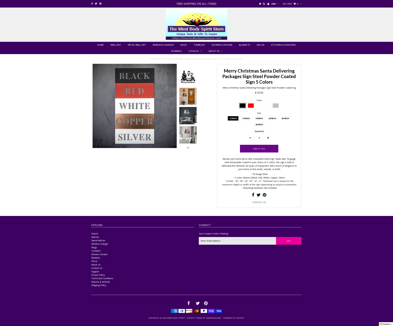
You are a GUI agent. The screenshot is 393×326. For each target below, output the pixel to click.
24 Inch (272, 118)
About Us (214, 51)
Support (95, 271)
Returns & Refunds (100, 281)
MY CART (290, 3)
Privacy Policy (98, 274)
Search (94, 233)
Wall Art (116, 44)
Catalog (194, 51)
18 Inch (259, 118)
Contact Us (96, 268)
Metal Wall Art (137, 44)
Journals (176, 51)
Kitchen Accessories (283, 44)
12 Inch (233, 118)
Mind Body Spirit (176, 318)
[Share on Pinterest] (264, 195)
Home (100, 44)
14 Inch (246, 118)
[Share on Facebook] (253, 195)
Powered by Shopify (233, 318)
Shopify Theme (194, 318)
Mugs (184, 44)
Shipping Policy (98, 285)
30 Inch (285, 118)
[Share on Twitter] (259, 195)
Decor (260, 44)
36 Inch (259, 124)
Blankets (244, 44)
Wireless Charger (163, 44)
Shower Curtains (222, 44)
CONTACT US (259, 202)
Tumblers (199, 44)
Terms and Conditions (102, 278)
